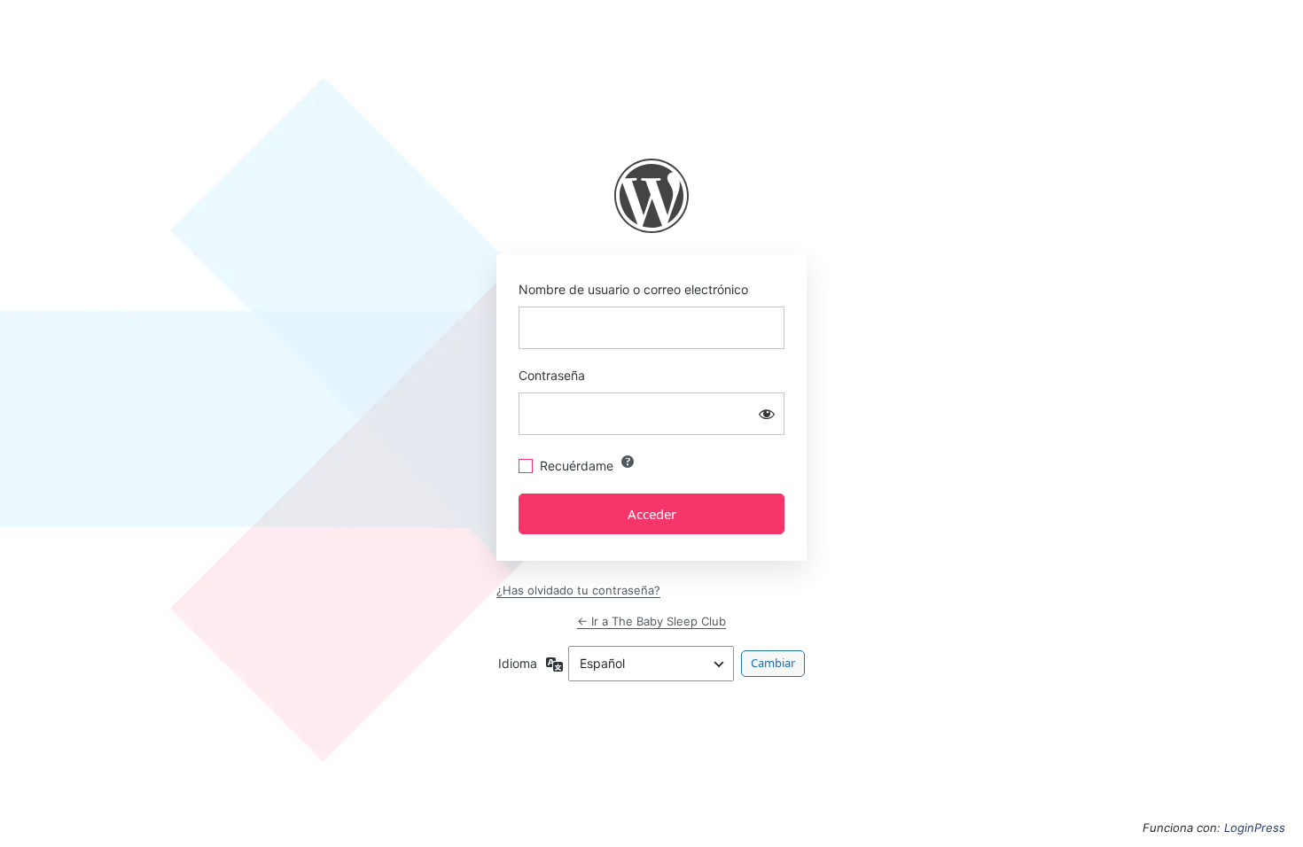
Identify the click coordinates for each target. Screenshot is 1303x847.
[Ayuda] (627, 461)
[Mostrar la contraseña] (766, 413)
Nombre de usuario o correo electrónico (633, 289)
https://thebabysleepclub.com (651, 196)
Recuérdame (576, 465)
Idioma (517, 663)
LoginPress (1254, 827)
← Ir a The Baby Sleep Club (651, 621)
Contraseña (552, 375)
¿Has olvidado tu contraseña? (578, 590)
